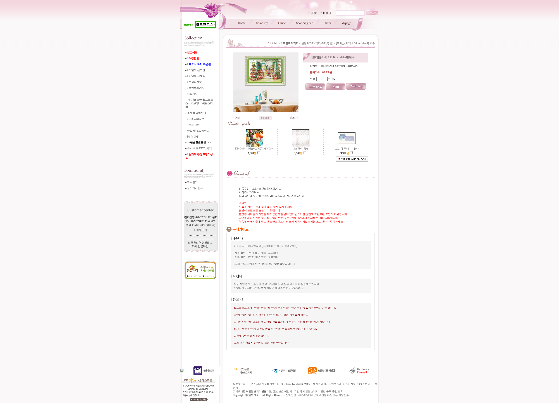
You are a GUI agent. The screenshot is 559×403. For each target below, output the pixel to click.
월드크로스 (254, 395)
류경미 (298, 391)
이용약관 (239, 391)
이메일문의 (200, 230)
